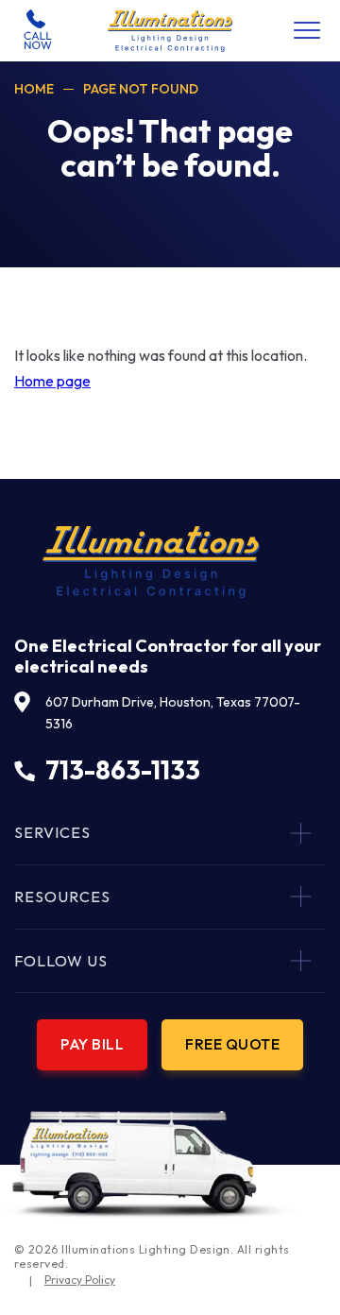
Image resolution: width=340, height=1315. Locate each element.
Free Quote (232, 1043)
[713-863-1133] (38, 29)
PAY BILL (92, 1043)
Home (34, 88)
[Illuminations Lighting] (170, 31)
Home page (52, 380)
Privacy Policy (79, 1279)
